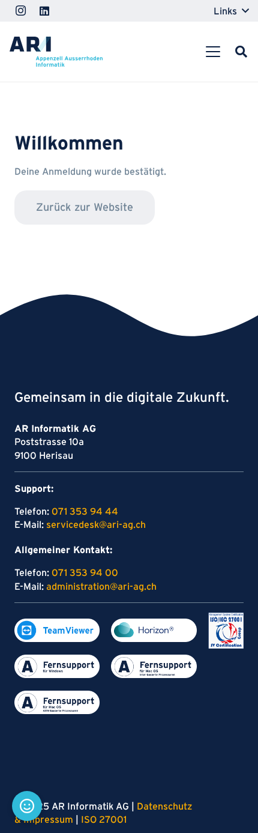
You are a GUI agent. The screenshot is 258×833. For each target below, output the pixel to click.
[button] (231, 10)
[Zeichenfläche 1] (57, 630)
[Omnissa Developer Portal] (153, 630)
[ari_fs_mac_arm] (57, 702)
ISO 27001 (104, 819)
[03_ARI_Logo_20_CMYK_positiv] (56, 52)
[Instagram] (20, 11)
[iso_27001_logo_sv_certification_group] (226, 631)
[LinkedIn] (44, 11)
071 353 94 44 (85, 511)
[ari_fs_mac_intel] (153, 666)
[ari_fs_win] (57, 666)
